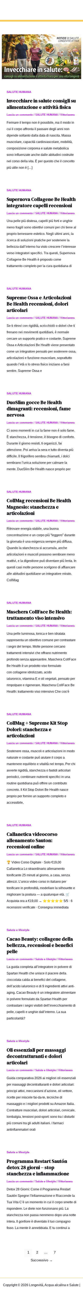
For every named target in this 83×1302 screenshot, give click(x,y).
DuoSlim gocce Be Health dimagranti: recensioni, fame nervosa (39, 408)
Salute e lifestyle (18, 930)
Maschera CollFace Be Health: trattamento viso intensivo (39, 614)
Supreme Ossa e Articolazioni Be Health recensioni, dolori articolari (39, 303)
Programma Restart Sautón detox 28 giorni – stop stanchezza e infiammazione (38, 1167)
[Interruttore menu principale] (75, 9)
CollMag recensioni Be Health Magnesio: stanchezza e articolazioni (39, 506)
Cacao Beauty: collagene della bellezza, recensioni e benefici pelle (40, 945)
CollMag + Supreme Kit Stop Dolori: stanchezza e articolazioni (37, 729)
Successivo (42, 1260)
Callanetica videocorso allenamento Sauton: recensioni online (32, 840)
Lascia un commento (20, 114)
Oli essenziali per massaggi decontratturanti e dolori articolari (36, 1056)
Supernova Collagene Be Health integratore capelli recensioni (41, 202)
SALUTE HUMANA (19, 92)
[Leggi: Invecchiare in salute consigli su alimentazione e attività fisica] (41, 56)
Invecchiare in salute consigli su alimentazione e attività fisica (41, 103)
